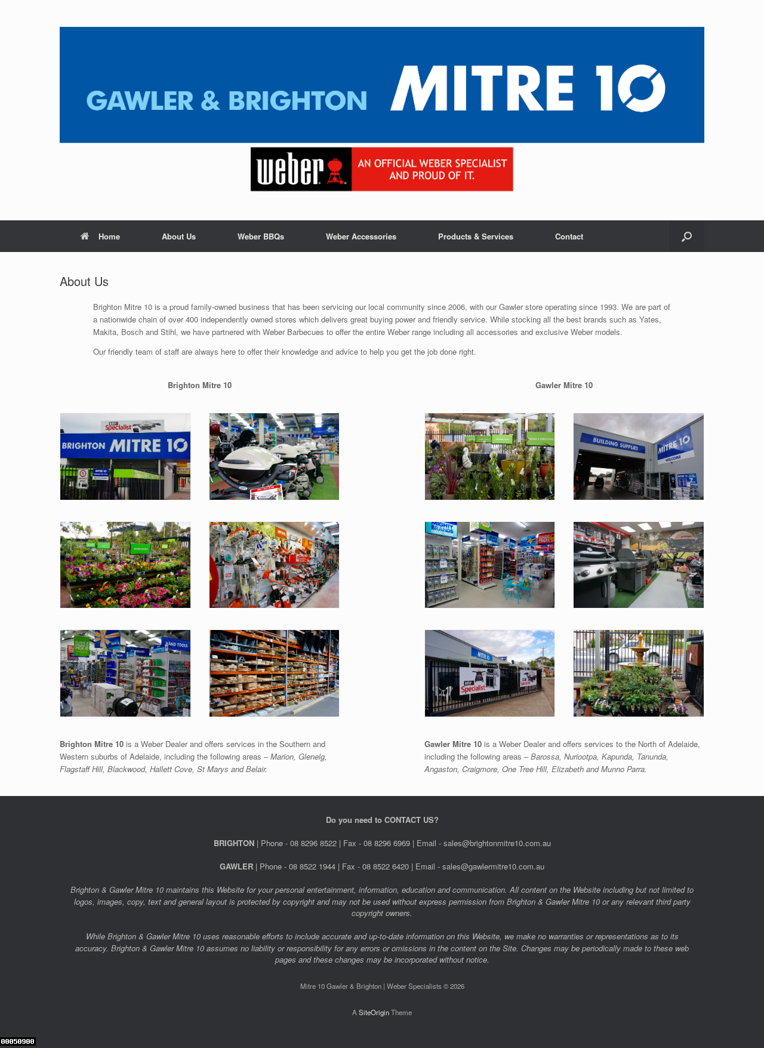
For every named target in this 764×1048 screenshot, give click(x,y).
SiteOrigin (374, 1012)
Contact (569, 236)
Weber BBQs (261, 236)
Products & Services (475, 236)
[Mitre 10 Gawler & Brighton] (382, 110)
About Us (179, 236)
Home (109, 236)
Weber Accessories (361, 236)
